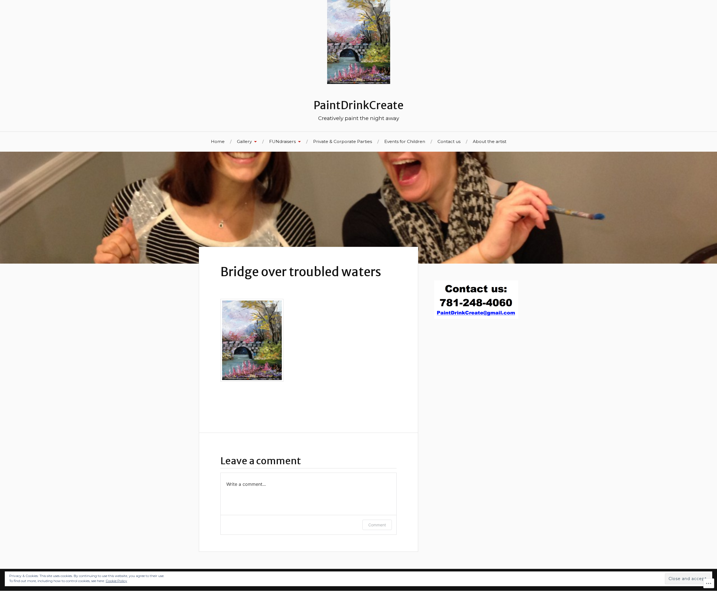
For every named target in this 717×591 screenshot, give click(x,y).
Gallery (244, 141)
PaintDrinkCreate (359, 105)
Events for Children (404, 141)
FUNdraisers (282, 141)
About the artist (489, 141)
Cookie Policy (116, 581)
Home (218, 141)
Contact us (448, 141)
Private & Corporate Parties (342, 141)
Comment (377, 524)
